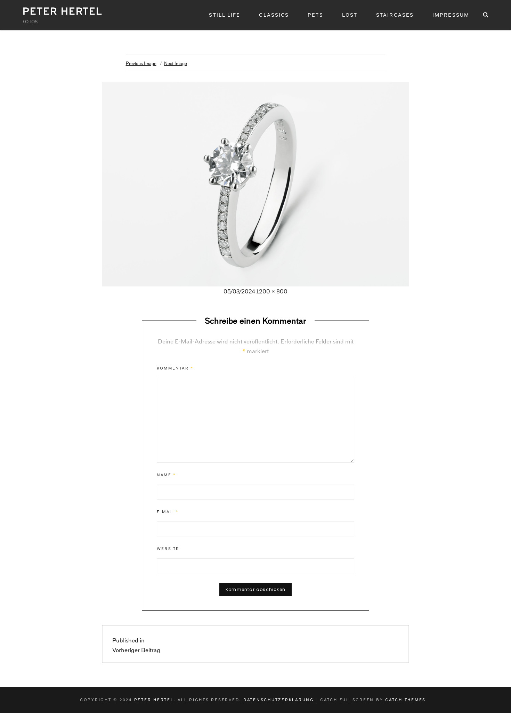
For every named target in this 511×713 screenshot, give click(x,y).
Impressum (450, 15)
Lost (349, 15)
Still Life (224, 15)
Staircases (395, 15)
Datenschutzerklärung (278, 699)
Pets (315, 15)
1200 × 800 (271, 291)
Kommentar (175, 368)
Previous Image (141, 63)
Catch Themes (405, 699)
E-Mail (168, 511)
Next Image (175, 63)
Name (166, 474)
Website (168, 548)
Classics (274, 15)
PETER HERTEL (62, 11)
